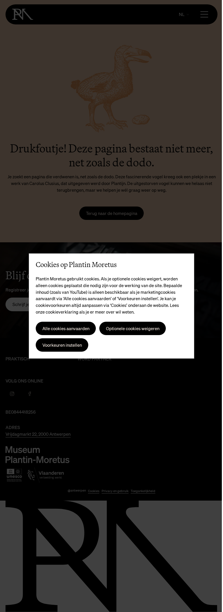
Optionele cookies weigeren (130, 328)
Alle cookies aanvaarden (63, 328)
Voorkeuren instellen (60, 344)
